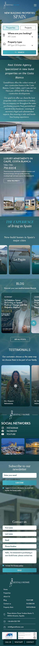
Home (6, 589)
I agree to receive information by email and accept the (19, 489)
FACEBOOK (30, 604)
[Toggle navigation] (35, 5)
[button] (15, 385)
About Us (7, 596)
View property (13, 187)
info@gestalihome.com (16, 627)
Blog (5, 600)
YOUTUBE (29, 600)
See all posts (20, 339)
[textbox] (19, 36)
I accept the (14, 565)
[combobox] (21, 37)
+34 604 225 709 (14, 621)
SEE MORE (16, 329)
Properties (7, 593)
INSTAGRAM (30, 607)
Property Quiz (8, 607)
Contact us (7, 604)
